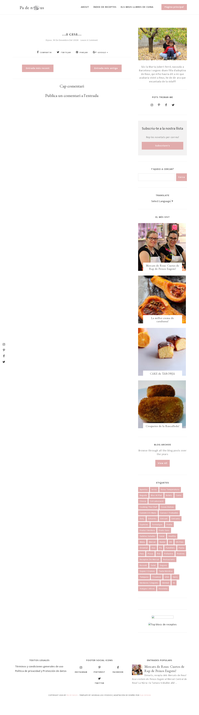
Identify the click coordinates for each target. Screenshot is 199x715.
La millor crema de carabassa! (162, 319)
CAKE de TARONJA (162, 373)
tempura (144, 577)
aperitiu (144, 489)
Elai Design (145, 695)
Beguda (143, 495)
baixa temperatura (170, 489)
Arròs (154, 489)
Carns (179, 495)
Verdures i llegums (149, 583)
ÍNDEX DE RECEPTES (104, 7)
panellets (170, 548)
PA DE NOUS (72, 695)
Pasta (181, 548)
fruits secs (164, 530)
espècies (144, 524)
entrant (164, 518)
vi (174, 583)
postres (181, 553)
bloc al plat (156, 495)
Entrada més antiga (106, 68)
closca (143, 501)
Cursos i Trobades (169, 513)
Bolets (169, 495)
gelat (162, 536)
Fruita (169, 524)
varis (175, 577)
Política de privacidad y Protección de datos (41, 671)
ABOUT (85, 7)
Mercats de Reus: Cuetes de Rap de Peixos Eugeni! (162, 267)
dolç (142, 518)
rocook (143, 565)
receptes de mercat (149, 559)
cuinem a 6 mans (148, 513)
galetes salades (147, 536)
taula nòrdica (165, 571)
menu (142, 542)
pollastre (168, 553)
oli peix (179, 542)
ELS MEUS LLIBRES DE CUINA (137, 7)
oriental (144, 548)
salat (153, 565)
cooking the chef (148, 507)
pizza (150, 553)
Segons (163, 565)
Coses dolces (167, 507)
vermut (165, 583)
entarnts (152, 518)
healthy (172, 536)
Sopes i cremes (147, 571)
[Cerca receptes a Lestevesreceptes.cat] (162, 624)
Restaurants (169, 559)
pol (158, 553)
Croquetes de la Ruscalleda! (162, 426)
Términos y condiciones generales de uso (39, 666)
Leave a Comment (89, 40)
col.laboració (157, 501)
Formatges (157, 524)
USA (167, 577)
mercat (152, 542)
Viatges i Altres (147, 588)
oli (170, 542)
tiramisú (156, 577)
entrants (176, 518)
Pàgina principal (174, 7)
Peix (142, 553)
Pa (160, 548)
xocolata (163, 588)
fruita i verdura (147, 530)
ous (153, 548)
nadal (162, 542)
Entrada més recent (38, 68)
